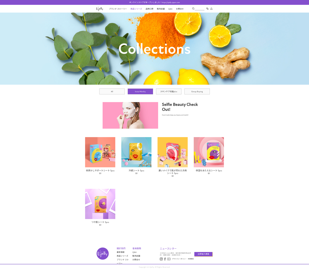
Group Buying (197, 91)
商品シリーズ (136, 9)
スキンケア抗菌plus (168, 91)
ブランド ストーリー (118, 9)
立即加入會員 (203, 254)
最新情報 (120, 252)
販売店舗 (161, 9)
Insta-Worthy (140, 91)
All (112, 91)
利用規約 (191, 259)
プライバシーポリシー (179, 259)
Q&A (170, 9)
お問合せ (180, 9)
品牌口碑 (149, 9)
